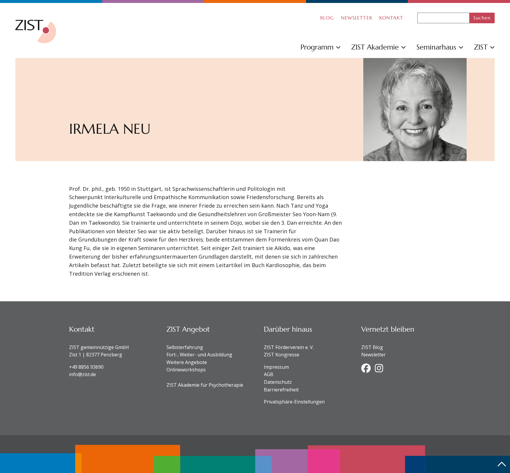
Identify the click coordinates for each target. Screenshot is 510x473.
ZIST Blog (372, 347)
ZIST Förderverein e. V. (289, 347)
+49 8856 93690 (86, 367)
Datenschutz (278, 382)
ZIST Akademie (375, 47)
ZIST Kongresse (281, 354)
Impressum (276, 367)
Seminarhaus (436, 47)
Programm (317, 47)
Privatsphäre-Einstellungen (294, 401)
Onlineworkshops (186, 369)
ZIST (481, 47)
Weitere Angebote (186, 362)
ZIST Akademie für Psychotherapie (204, 385)
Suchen (482, 18)
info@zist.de (82, 374)
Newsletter (373, 354)
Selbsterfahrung (184, 347)
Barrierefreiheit (281, 389)
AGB (268, 374)
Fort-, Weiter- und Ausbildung (199, 354)
